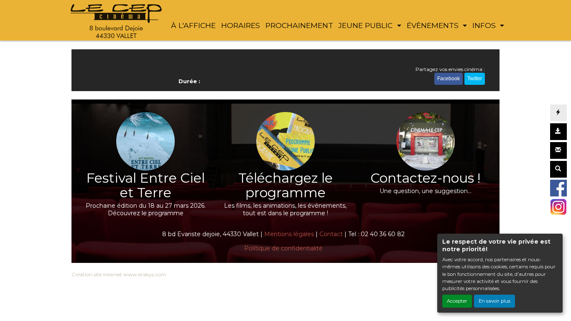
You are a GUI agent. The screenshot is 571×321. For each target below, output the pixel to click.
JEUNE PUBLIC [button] (366, 25)
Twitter (474, 79)
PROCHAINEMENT (299, 25)
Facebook (448, 79)
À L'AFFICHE (193, 25)
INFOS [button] (485, 25)
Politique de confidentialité (283, 248)
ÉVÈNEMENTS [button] (434, 25)
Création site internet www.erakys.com (118, 274)
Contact (331, 234)
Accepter (457, 301)
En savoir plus (494, 301)
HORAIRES (240, 25)
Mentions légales (289, 234)
